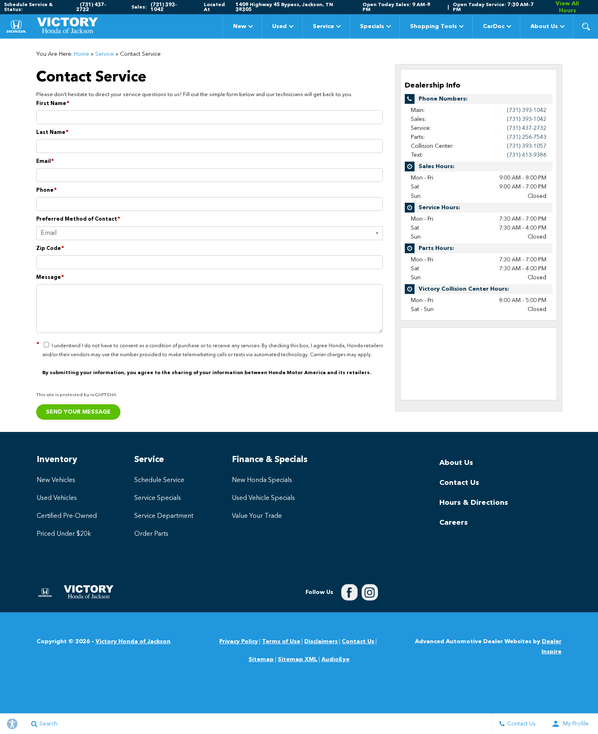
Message (50, 277)
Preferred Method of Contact (78, 219)
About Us (544, 26)
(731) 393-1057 (526, 146)
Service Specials (157, 498)
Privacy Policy (238, 641)
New (239, 26)
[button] (586, 26)
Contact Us (459, 482)
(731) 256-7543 (526, 137)
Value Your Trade (257, 516)
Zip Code (50, 248)
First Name (53, 103)
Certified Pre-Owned (67, 516)
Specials (372, 28)
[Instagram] (370, 592)
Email (45, 161)
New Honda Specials (262, 480)
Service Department (163, 516)
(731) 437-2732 (526, 128)
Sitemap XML (297, 659)
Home (81, 54)
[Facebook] (349, 592)
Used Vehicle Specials (263, 498)
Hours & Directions (473, 502)
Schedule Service (159, 480)
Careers (453, 522)
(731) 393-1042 (526, 110)
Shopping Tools (433, 26)
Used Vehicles (57, 498)
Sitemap (261, 659)
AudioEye (335, 659)
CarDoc (493, 26)
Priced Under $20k (64, 534)
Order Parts (151, 534)
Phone (46, 190)
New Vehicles (56, 480)
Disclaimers (321, 641)
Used (279, 26)
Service (323, 26)
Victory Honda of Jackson (133, 641)
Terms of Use (281, 641)
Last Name (52, 132)
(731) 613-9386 (526, 155)
